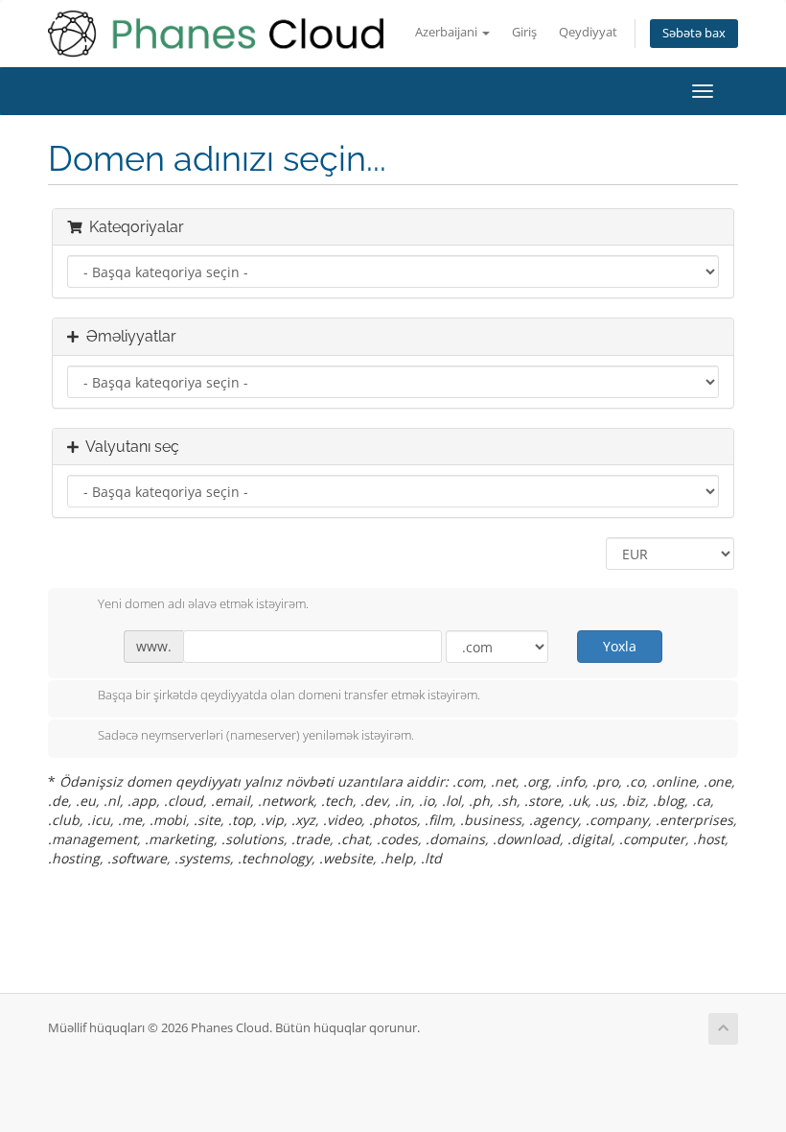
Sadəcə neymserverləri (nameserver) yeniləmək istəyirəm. (256, 734)
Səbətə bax (694, 33)
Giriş (524, 32)
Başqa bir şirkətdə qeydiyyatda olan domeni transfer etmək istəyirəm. (289, 695)
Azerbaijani (447, 32)
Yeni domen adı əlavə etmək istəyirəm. (203, 603)
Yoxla (619, 646)
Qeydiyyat (588, 32)
